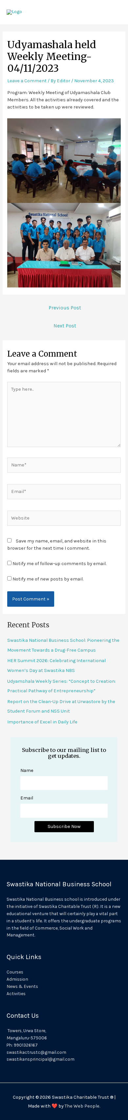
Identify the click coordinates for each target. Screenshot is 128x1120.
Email (26, 798)
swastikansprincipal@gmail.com (41, 1059)
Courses (15, 971)
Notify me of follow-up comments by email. (59, 563)
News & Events (22, 986)
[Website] (63, 519)
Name (26, 770)
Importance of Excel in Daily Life (42, 722)
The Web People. (82, 1106)
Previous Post (65, 308)
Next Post (64, 326)
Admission (17, 979)
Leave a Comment (27, 81)
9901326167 (26, 1045)
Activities (16, 993)
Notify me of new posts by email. (47, 579)
